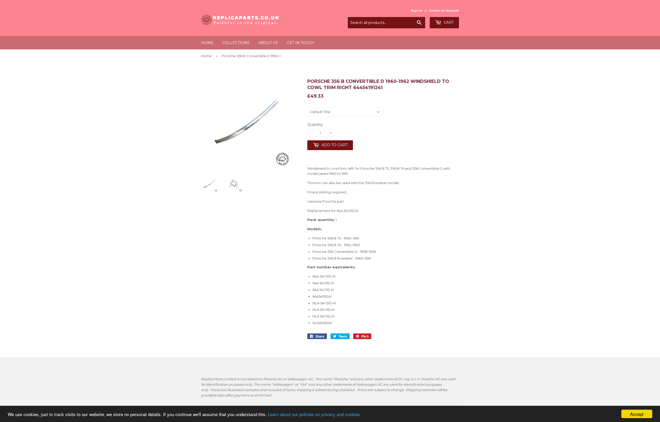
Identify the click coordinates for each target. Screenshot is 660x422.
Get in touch (300, 42)
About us (268, 42)
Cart (448, 22)
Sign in (416, 10)
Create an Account (444, 10)
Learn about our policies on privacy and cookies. (314, 414)
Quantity (315, 124)
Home (207, 42)
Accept (637, 414)
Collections (236, 42)
